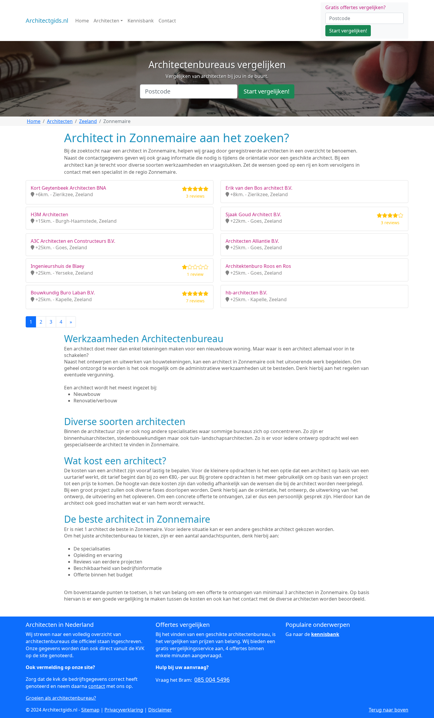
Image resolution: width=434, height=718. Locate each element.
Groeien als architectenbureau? (61, 698)
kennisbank (325, 634)
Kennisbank (141, 20)
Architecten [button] (106, 20)
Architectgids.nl (47, 20)
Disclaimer (160, 709)
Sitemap (90, 709)
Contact (167, 20)
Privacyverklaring (124, 709)
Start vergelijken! (348, 30)
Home (82, 20)
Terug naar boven (388, 709)
